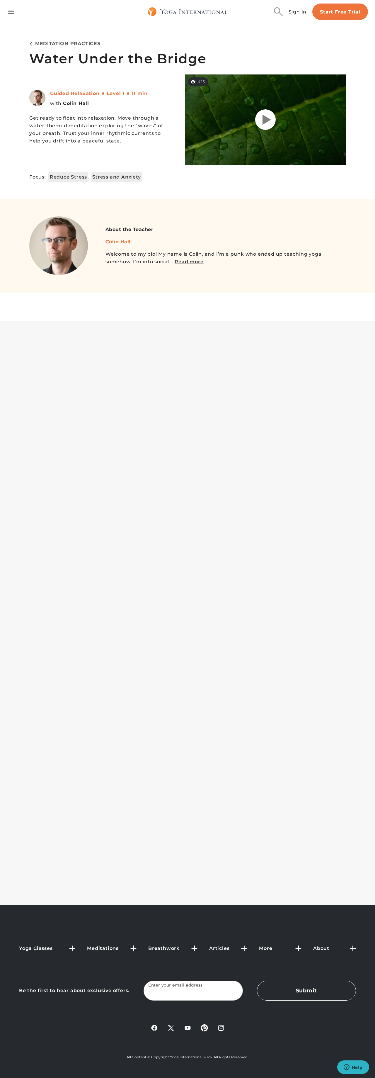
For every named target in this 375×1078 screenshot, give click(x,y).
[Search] (278, 11)
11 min (140, 93)
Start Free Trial (340, 12)
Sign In (298, 12)
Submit (306, 990)
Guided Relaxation (75, 93)
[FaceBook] (154, 1027)
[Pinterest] (204, 1027)
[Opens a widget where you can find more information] (353, 1067)
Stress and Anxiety (116, 177)
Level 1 (116, 93)
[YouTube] (187, 1027)
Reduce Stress (68, 177)
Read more (189, 261)
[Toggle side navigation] (11, 12)
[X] (171, 1027)
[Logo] (188, 11)
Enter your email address (175, 985)
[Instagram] (221, 1027)
